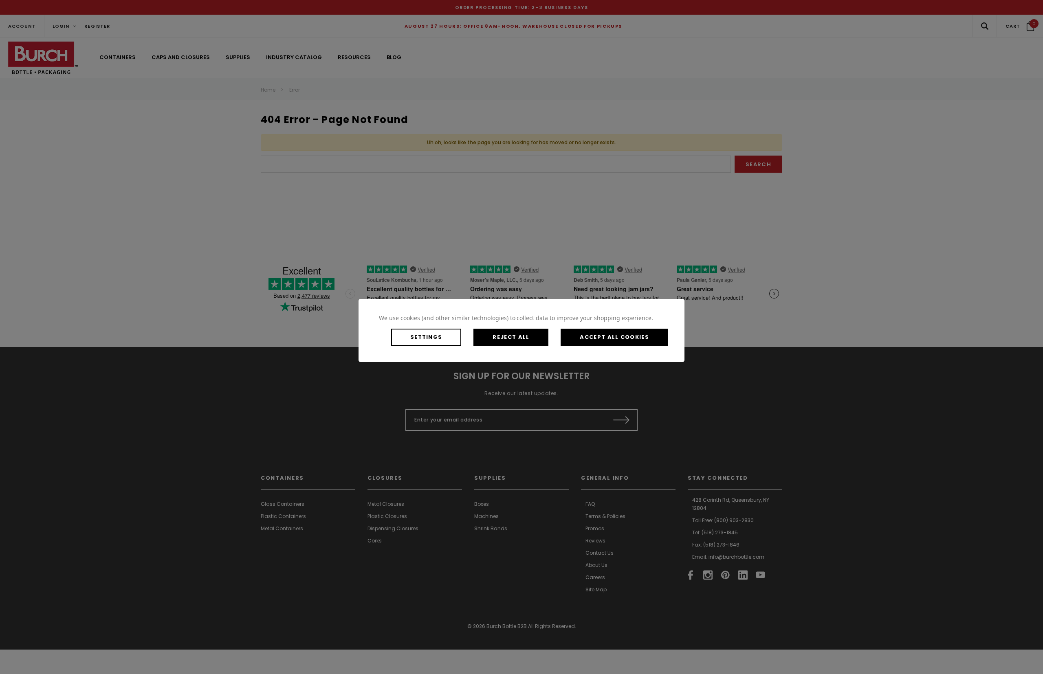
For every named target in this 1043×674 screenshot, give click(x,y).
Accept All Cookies (614, 337)
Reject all (511, 337)
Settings (426, 337)
